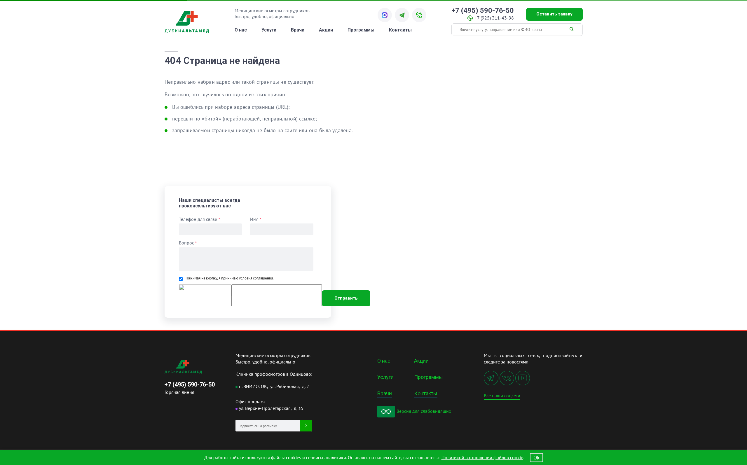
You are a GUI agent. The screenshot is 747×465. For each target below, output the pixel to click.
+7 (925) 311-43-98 (494, 18)
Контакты (400, 30)
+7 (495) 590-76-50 (482, 11)
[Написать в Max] (385, 15)
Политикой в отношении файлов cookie (482, 457)
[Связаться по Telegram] (402, 15)
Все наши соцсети (502, 395)
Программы (361, 30)
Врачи (297, 30)
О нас (241, 30)
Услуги (268, 30)
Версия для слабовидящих (423, 411)
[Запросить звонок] (419, 15)
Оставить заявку (554, 14)
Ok (536, 457)
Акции (326, 30)
